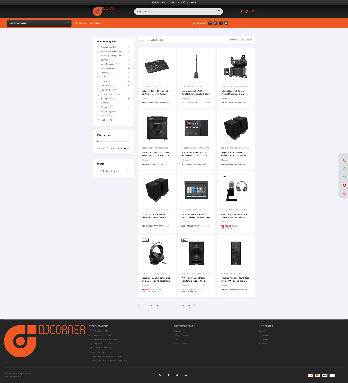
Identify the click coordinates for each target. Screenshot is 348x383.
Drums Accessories (160, 148)
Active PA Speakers (188, 86)
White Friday (106, 111)
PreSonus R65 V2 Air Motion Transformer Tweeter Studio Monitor (193, 281)
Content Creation (228, 86)
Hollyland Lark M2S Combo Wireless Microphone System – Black (234, 94)
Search (219, 11)
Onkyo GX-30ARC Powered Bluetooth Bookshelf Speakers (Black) (154, 217)
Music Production (108, 64)
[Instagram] (210, 23)
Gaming (104, 107)
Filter (127, 148)
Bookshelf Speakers (229, 148)
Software (104, 60)
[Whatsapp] (344, 168)
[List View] (141, 39)
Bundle (223, 210)
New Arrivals (243, 148)
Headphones (147, 273)
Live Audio (158, 86)
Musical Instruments (109, 51)
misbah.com (19, 376)
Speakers (200, 86)
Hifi (102, 77)
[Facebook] (215, 23)
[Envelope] (344, 177)
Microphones (241, 86)
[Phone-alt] (344, 160)
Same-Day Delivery (160, 273)
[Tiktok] (221, 23)
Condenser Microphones (237, 210)
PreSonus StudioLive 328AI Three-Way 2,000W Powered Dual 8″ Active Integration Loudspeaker (235, 281)
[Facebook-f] (168, 375)
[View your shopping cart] (253, 11)
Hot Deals (105, 120)
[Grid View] (147, 39)
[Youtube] (226, 23)
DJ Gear (104, 81)
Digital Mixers (147, 86)
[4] (246, 11)
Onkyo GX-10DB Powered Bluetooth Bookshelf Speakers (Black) (233, 156)
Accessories (147, 148)
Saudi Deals (106, 116)
